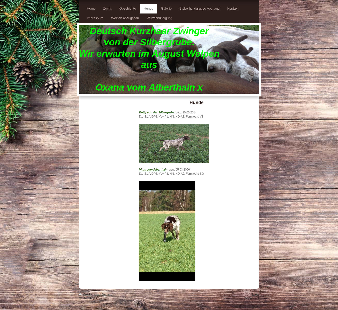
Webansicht (252, 298)
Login (255, 294)
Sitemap (107, 294)
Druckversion (91, 294)
